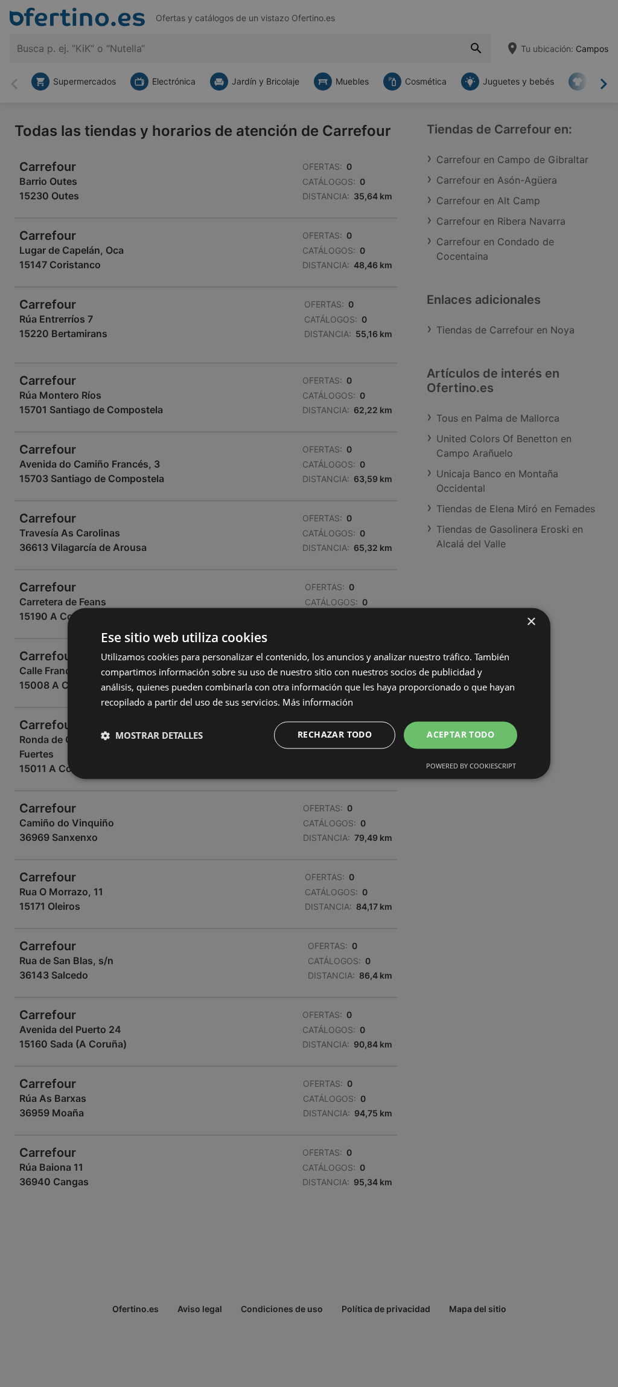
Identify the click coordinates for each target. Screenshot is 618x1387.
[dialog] (309, 693)
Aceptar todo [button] (460, 735)
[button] (152, 735)
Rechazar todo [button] (335, 735)
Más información (317, 702)
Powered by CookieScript (471, 766)
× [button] (530, 621)
